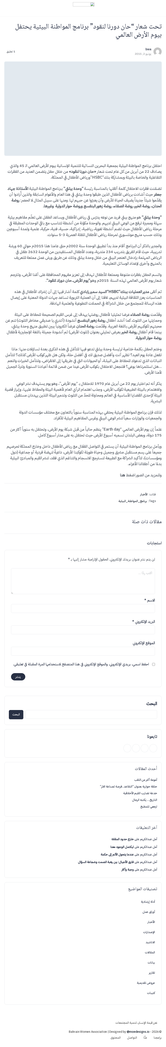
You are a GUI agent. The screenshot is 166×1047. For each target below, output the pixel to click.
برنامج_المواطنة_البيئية (132, 501)
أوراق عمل (148, 912)
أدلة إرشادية (148, 901)
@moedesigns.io (138, 1032)
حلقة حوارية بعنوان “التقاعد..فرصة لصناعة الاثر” (128, 786)
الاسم (149, 600)
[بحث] (8, 8)
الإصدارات (149, 932)
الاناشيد (150, 942)
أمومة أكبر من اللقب (145, 780)
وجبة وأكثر (128, 869)
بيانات (151, 962)
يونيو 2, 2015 (143, 54)
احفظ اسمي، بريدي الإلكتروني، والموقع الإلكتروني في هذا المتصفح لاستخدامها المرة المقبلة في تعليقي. (81, 664)
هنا (122, 475)
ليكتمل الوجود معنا (122, 847)
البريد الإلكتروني (143, 621)
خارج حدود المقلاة (123, 839)
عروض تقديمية (146, 983)
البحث (151, 703)
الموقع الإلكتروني (144, 643)
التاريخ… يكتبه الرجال (144, 800)
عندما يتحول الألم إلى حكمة (117, 854)
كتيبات (151, 993)
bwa (148, 49)
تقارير (152, 972)
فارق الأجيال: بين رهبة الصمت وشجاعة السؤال (106, 862)
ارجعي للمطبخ (148, 806)
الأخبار (144, 494)
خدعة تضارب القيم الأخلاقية (140, 793)
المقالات (150, 952)
